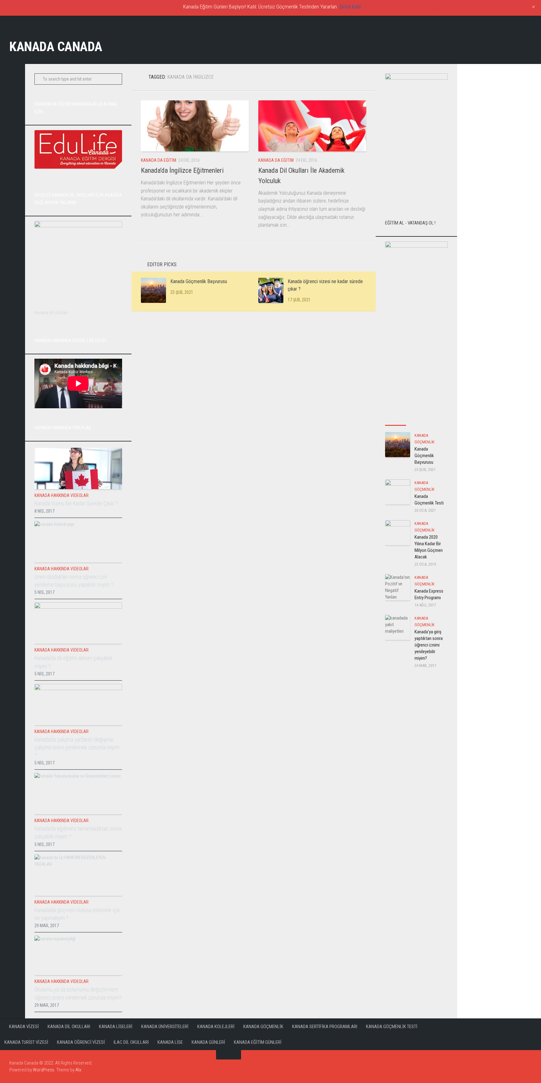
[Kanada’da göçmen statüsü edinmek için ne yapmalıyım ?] (78, 875)
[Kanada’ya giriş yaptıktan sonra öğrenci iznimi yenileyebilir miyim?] (397, 627)
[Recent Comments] (437, 419)
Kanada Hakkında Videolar (61, 495)
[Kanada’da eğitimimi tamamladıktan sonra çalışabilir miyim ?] (78, 793)
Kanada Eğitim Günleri (257, 1042)
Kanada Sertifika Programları (324, 1026)
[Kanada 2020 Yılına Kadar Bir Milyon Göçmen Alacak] (397, 532)
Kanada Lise (170, 1042)
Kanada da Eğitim (158, 160)
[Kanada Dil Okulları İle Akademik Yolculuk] (312, 125)
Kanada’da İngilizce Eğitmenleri (182, 170)
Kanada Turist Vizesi (26, 1042)
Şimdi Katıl (350, 6)
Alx (78, 1070)
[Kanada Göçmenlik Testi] (397, 492)
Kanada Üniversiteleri (164, 1026)
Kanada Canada (55, 46)
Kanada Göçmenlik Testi (391, 1026)
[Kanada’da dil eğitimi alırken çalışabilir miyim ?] (78, 623)
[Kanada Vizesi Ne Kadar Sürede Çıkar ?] (78, 468)
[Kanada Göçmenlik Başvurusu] (153, 290)
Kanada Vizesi (24, 1026)
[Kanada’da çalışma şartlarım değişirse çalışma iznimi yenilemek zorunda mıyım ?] (78, 704)
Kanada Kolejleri (215, 1026)
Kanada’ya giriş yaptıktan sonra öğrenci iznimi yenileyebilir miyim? (429, 645)
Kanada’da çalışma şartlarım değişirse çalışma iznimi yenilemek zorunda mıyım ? (76, 747)
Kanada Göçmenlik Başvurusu (198, 281)
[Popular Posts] (416, 419)
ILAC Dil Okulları (131, 1042)
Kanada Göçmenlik (263, 1026)
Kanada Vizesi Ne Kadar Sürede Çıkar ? (76, 503)
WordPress (43, 1070)
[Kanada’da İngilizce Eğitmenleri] (195, 125)
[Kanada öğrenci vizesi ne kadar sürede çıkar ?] (270, 290)
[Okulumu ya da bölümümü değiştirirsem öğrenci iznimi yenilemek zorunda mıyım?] (78, 955)
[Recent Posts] (395, 419)
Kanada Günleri (208, 1042)
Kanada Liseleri (115, 1026)
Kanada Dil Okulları (69, 1026)
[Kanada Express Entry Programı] (397, 587)
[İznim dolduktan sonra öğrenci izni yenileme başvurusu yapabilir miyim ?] (78, 542)
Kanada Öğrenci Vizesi (81, 1042)
